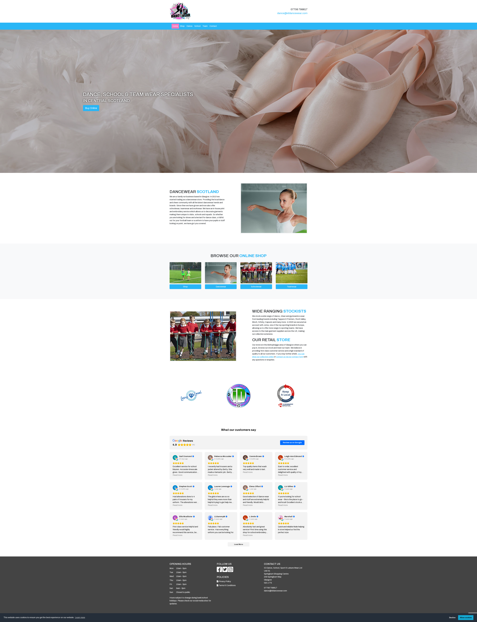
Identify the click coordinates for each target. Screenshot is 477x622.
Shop (182, 26)
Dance (189, 26)
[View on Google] (175, 457)
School (197, 26)
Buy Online (91, 108)
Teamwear (291, 287)
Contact (213, 26)
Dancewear (221, 287)
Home (175, 26)
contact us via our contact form (289, 357)
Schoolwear (256, 287)
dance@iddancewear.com (292, 13)
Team (205, 26)
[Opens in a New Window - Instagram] (230, 571)
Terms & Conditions (227, 585)
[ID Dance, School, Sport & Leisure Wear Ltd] (203, 11)
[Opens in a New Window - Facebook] (219, 571)
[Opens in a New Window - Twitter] (225, 571)
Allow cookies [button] (466, 618)
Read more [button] (177, 475)
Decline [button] (452, 618)
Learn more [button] (80, 617)
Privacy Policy (224, 581)
